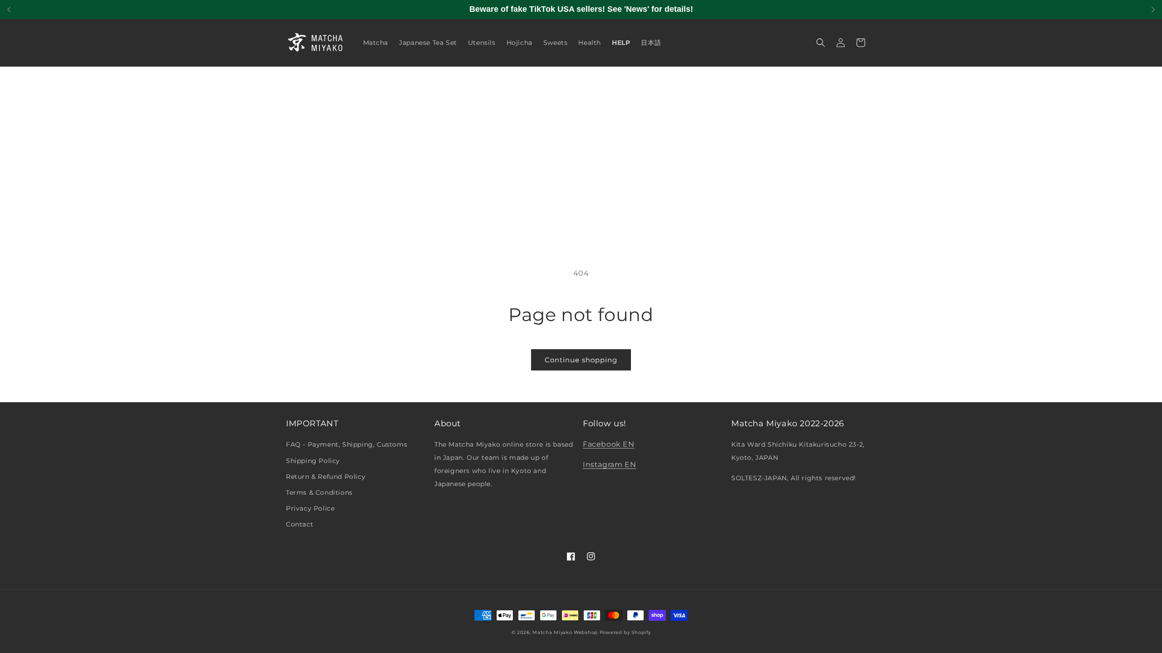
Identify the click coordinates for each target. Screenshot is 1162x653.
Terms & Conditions (319, 492)
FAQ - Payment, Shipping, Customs (346, 444)
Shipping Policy (313, 461)
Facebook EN (609, 444)
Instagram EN (609, 464)
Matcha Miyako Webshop (565, 632)
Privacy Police (310, 508)
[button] (821, 43)
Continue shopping (581, 360)
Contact (299, 524)
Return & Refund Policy (325, 477)
